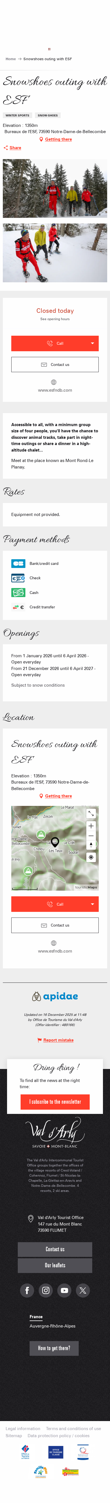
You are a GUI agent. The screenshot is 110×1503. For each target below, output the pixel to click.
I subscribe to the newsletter (55, 1102)
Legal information (23, 1429)
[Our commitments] (55, 1452)
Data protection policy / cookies (58, 1436)
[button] (55, 188)
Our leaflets (55, 1265)
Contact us (55, 1249)
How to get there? (54, 1348)
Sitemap (14, 1436)
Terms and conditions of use (73, 1429)
